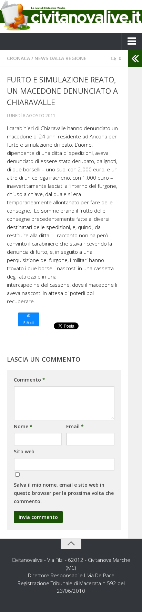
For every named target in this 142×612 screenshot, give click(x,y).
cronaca (18, 58)
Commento (29, 379)
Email (75, 426)
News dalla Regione (60, 58)
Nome (23, 426)
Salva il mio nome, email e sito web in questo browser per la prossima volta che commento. (64, 493)
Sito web (24, 451)
